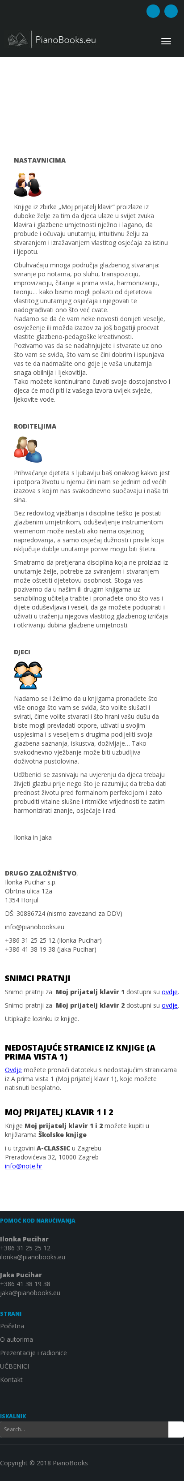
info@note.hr (23, 1166)
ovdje (170, 991)
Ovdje (13, 1069)
